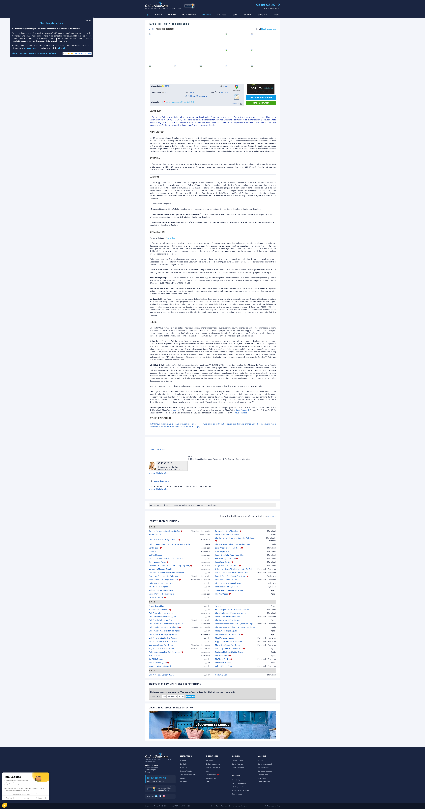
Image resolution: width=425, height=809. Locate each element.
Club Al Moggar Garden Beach (161, 675)
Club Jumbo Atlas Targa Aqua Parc (163, 634)
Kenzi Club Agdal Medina (225, 558)
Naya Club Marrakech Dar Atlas (162, 648)
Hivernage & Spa (222, 551)
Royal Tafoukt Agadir (223, 662)
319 (166, 92)
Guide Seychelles (238, 767)
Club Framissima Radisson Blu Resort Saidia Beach (236, 627)
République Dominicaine (188, 774)
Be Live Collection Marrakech (227, 531)
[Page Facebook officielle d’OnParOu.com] (160, 796)
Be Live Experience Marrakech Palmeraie (232, 609)
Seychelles (183, 764)
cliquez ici (272, 516)
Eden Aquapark (242, 410)
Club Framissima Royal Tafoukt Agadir (164, 631)
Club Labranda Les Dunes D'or (228, 634)
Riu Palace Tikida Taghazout (226, 587)
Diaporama (235, 103)
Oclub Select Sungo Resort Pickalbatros (231, 572)
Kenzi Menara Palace (157, 562)
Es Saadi (152, 551)
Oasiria (176, 410)
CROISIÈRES (263, 15)
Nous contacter (263, 767)
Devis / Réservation (261, 103)
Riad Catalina (154, 655)
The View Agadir (221, 594)
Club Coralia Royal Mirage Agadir (162, 616)
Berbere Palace (155, 534)
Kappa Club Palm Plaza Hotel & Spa (229, 555)
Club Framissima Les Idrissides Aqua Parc (166, 624)
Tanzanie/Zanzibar (186, 771)
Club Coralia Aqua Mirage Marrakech (230, 613)
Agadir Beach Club (156, 606)
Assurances (262, 778)
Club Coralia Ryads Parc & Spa (227, 616)
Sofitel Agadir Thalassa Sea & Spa (229, 590)
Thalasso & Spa (211, 778)
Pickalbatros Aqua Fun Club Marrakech (165, 652)
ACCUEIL (147, 15)
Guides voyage (237, 780)
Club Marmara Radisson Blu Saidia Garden (232, 544)
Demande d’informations (261, 97)
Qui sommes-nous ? (265, 764)
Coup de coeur (211, 774)
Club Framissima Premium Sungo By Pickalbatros (235, 538)
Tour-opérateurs (237, 794)
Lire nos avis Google (82, 53)
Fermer (88, 20)
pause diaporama (161, 481)
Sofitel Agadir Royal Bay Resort (161, 590)
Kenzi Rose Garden (223, 562)
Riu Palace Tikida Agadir (158, 587)
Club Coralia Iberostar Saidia (227, 534)
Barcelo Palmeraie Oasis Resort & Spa (164, 531)
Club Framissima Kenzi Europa (228, 620)
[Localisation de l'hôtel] (236, 96)
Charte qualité (263, 774)
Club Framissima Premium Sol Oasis (164, 627)
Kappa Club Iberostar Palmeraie (228, 641)
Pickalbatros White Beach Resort (228, 583)
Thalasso (221, 15)
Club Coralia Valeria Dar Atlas (161, 620)
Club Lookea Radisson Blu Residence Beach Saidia (169, 544)
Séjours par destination (240, 783)
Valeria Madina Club (223, 666)
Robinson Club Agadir (158, 662)
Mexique (183, 778)
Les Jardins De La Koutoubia (226, 565)
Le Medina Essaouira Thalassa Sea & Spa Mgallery (169, 565)
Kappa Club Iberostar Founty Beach (163, 641)
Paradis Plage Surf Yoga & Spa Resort (230, 576)
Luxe (207, 771)
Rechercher (190, 697)
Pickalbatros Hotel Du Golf (226, 579)
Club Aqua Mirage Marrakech (161, 613)
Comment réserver (264, 782)
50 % (192, 92)
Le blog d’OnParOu (238, 760)
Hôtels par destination (239, 787)
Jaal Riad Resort (155, 555)
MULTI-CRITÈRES (189, 15)
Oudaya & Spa (221, 675)
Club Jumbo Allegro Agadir (226, 631)
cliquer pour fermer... (158, 449)
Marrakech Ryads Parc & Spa (161, 645)
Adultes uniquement (213, 767)
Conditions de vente (265, 771)
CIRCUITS (247, 15)
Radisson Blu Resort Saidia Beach (229, 652)
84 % (226, 92)
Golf (235, 15)
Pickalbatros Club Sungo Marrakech (163, 579)
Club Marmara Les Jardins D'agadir (163, 638)
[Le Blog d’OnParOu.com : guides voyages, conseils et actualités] (156, 796)
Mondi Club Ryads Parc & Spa (227, 645)
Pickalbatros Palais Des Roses (161, 583)
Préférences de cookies (272, 806)
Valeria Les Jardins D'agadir (160, 666)
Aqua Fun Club (241, 413)
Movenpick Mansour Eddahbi (161, 569)
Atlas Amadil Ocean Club (159, 609)
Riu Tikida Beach (222, 655)
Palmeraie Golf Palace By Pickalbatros (164, 576)
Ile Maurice (183, 767)
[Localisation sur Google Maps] (236, 88)
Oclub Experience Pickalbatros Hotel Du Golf (233, 569)
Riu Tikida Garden (222, 659)
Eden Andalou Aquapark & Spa (228, 548)
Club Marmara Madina (224, 638)
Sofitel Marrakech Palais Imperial (162, 594)
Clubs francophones (213, 764)
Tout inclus (209, 760)
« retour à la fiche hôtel (158, 473)
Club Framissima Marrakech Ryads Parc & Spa (234, 624)
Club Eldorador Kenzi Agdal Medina (163, 539)
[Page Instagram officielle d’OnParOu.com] (164, 796)
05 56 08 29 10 (268, 5)
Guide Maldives (237, 764)
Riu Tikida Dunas (156, 659)
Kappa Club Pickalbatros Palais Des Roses (166, 558)
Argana (218, 606)
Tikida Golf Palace (156, 597)
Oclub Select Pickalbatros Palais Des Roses (166, 572)
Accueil (260, 760)
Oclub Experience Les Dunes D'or (229, 648)
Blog (276, 15)
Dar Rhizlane (154, 548)
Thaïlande (183, 782)
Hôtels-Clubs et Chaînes (240, 790)
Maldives (183, 760)
